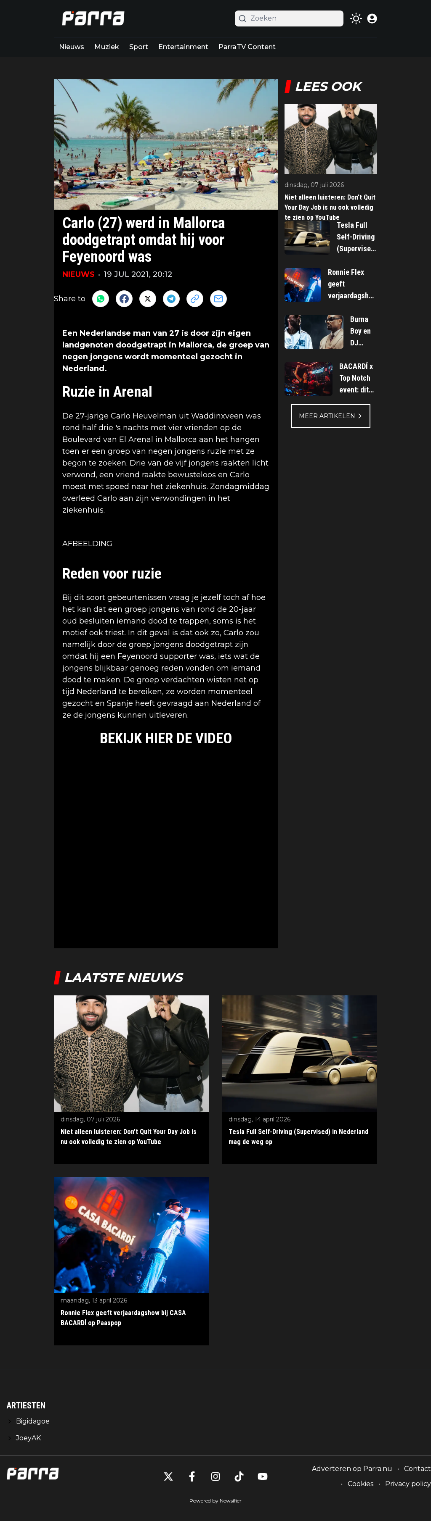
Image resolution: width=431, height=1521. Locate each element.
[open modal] (372, 18)
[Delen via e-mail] (218, 298)
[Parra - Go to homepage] (92, 18)
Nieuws (71, 47)
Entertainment (183, 47)
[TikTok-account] (239, 1476)
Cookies (360, 1484)
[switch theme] (356, 18)
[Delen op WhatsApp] (100, 298)
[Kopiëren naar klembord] (194, 298)
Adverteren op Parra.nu (352, 1469)
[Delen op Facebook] (124, 298)
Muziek (106, 47)
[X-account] (168, 1476)
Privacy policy (408, 1484)
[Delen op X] (147, 298)
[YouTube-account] (263, 1476)
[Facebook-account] (192, 1476)
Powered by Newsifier (215, 1500)
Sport (138, 47)
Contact (417, 1469)
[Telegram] (171, 298)
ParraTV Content (247, 47)
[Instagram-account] (215, 1476)
